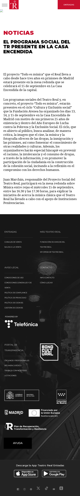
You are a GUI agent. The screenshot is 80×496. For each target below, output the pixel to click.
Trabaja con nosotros (15, 370)
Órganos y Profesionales (16, 360)
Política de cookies (13, 303)
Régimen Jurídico (12, 365)
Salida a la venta (12, 247)
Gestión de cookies (13, 308)
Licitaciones (10, 376)
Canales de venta (13, 242)
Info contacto (47, 278)
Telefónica (21, 322)
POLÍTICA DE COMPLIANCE (15, 293)
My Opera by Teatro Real (51, 252)
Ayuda (18, 443)
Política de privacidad (15, 298)
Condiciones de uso (13, 278)
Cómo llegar (46, 283)
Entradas (69, 5)
